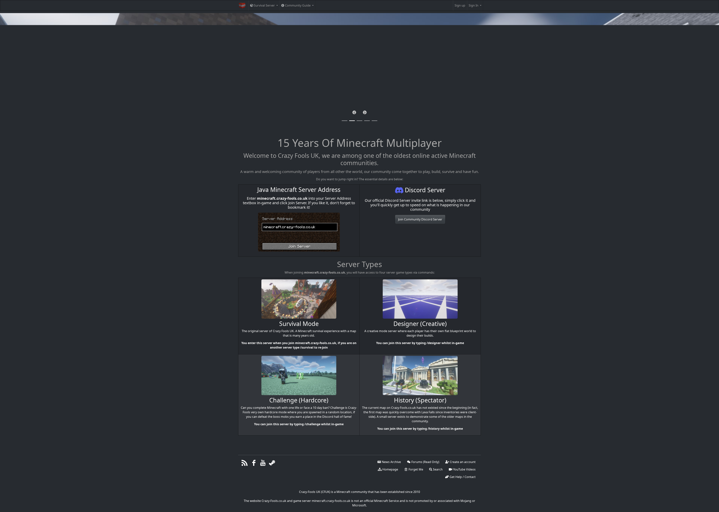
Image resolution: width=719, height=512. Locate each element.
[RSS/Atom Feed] (244, 464)
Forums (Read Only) (425, 462)
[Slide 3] (367, 121)
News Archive (391, 462)
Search (437, 469)
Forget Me (415, 469)
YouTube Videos (464, 469)
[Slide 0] (344, 121)
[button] (354, 112)
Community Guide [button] (297, 5)
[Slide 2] (359, 121)
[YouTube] (263, 464)
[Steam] (272, 464)
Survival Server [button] (264, 5)
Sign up (460, 5)
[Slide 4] (374, 121)
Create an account (462, 462)
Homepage (390, 469)
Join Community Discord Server (420, 219)
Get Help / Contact (462, 477)
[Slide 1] (352, 121)
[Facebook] (254, 464)
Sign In (474, 5)
